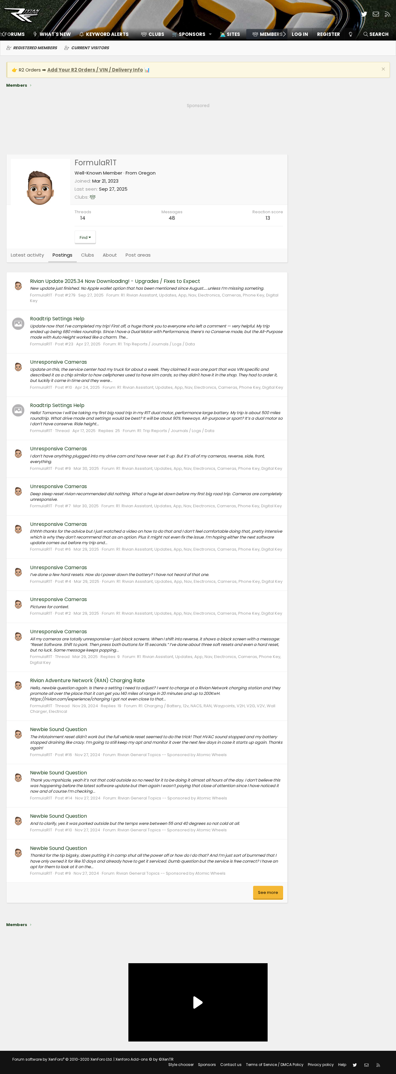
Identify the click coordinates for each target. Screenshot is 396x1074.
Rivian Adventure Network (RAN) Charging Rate (87, 680)
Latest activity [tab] (27, 255)
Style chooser (181, 1064)
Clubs (156, 34)
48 (172, 218)
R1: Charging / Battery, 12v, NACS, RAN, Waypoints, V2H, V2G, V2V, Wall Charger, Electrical (152, 708)
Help (342, 1064)
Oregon (147, 173)
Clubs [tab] (87, 255)
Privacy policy (321, 1064)
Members (271, 34)
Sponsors (207, 1064)
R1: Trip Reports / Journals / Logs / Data (156, 344)
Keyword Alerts (107, 34)
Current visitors (90, 48)
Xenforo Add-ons (144, 1059)
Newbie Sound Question (58, 729)
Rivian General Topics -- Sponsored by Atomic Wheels (172, 755)
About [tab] (110, 255)
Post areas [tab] (138, 255)
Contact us (231, 1064)
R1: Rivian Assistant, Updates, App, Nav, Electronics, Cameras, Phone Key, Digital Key (154, 298)
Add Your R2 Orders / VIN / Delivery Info (95, 70)
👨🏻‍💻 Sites (230, 34)
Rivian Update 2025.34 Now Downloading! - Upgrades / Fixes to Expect (115, 281)
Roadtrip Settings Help (57, 318)
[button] (190, 34)
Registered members (35, 48)
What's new (55, 34)
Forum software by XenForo (62, 1059)
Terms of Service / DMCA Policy (274, 1064)
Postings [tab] (62, 255)
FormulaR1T (41, 295)
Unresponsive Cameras (58, 362)
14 (82, 218)
